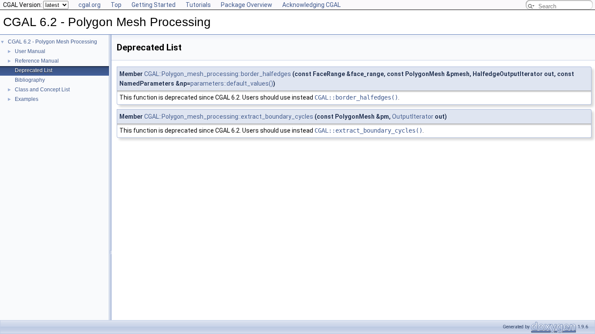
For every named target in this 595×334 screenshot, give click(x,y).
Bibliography (30, 80)
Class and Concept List (42, 90)
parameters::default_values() (231, 83)
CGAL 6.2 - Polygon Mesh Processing (52, 42)
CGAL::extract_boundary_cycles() (368, 130)
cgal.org (89, 4)
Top (116, 4)
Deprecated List (33, 70)
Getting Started (154, 4)
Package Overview (246, 4)
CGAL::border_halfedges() (356, 97)
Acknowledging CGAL (311, 4)
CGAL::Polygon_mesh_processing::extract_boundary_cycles (228, 116)
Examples (26, 99)
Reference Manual (37, 61)
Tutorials (198, 4)
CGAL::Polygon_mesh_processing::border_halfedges (217, 73)
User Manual (30, 51)
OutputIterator (412, 116)
